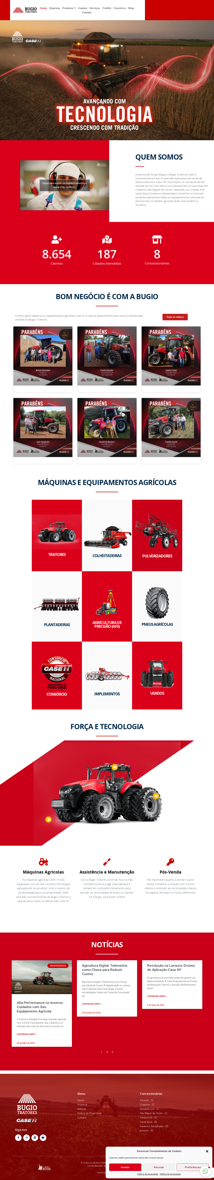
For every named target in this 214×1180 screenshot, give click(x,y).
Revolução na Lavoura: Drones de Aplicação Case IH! (171, 968)
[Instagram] (26, 1137)
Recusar (159, 1167)
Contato (86, 12)
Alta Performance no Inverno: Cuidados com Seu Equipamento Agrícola (40, 1007)
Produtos (67, 8)
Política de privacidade (147, 1174)
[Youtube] (43, 1137)
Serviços (95, 8)
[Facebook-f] (18, 1137)
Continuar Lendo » (26, 1034)
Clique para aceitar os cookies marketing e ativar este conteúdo (64, 185)
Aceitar (125, 1167)
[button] (207, 1151)
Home (43, 8)
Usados (82, 8)
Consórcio (120, 8)
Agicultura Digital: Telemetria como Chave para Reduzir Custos (104, 970)
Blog (131, 8)
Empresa (54, 8)
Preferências (193, 1167)
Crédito (106, 8)
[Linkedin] (34, 1137)
